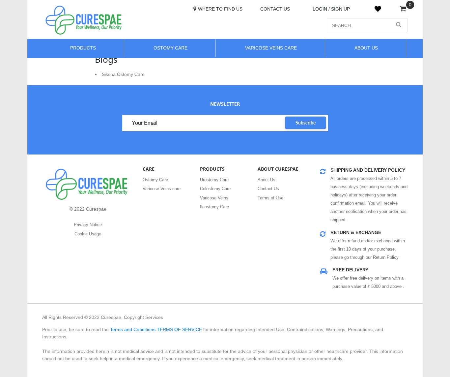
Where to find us (220, 9)
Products (83, 48)
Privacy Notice (88, 224)
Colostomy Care (215, 188)
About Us (266, 179)
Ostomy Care (170, 48)
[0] (403, 9)
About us (366, 48)
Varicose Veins (214, 197)
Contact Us (275, 9)
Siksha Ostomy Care (123, 74)
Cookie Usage (87, 233)
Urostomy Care (214, 179)
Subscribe (305, 122)
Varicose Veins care (162, 188)
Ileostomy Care (214, 206)
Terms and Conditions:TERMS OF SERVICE (156, 329)
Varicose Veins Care (271, 48)
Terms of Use (270, 197)
